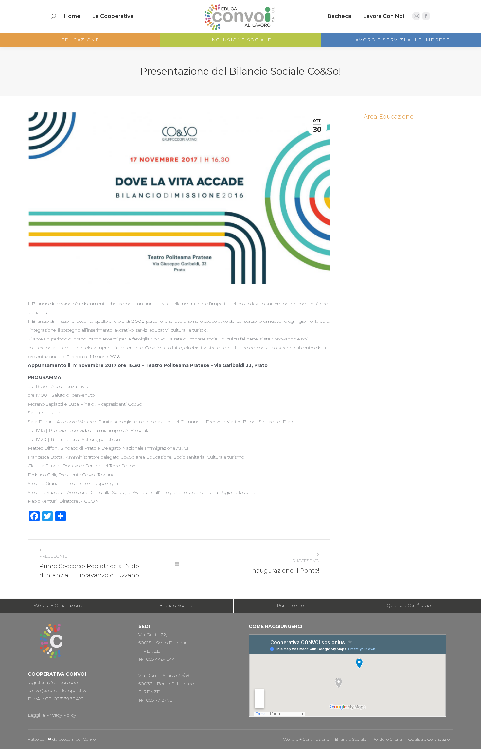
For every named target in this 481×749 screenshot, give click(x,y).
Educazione (80, 40)
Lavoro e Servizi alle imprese (401, 40)
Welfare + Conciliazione (58, 605)
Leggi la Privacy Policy (52, 715)
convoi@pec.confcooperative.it (59, 690)
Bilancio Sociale (175, 605)
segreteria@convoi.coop (53, 682)
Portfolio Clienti (293, 605)
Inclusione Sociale (240, 40)
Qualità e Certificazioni (410, 605)
